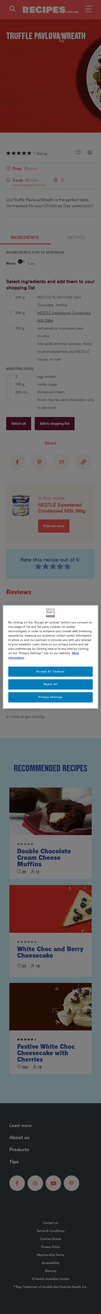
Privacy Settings (50, 697)
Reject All (51, 684)
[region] (51, 657)
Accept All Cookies (50, 671)
